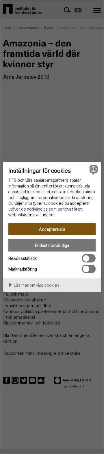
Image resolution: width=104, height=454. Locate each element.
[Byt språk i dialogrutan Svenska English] (93, 170)
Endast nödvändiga (52, 245)
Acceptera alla (52, 229)
